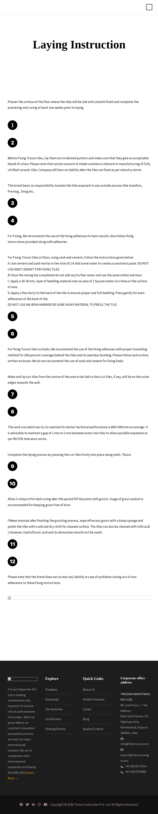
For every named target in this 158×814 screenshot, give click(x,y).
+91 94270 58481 (135, 772)
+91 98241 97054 (135, 766)
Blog (86, 719)
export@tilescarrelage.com (134, 758)
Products (51, 689)
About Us (89, 689)
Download (52, 699)
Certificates (53, 719)
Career (87, 709)
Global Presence (93, 699)
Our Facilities (53, 709)
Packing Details (55, 729)
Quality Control (93, 729)
